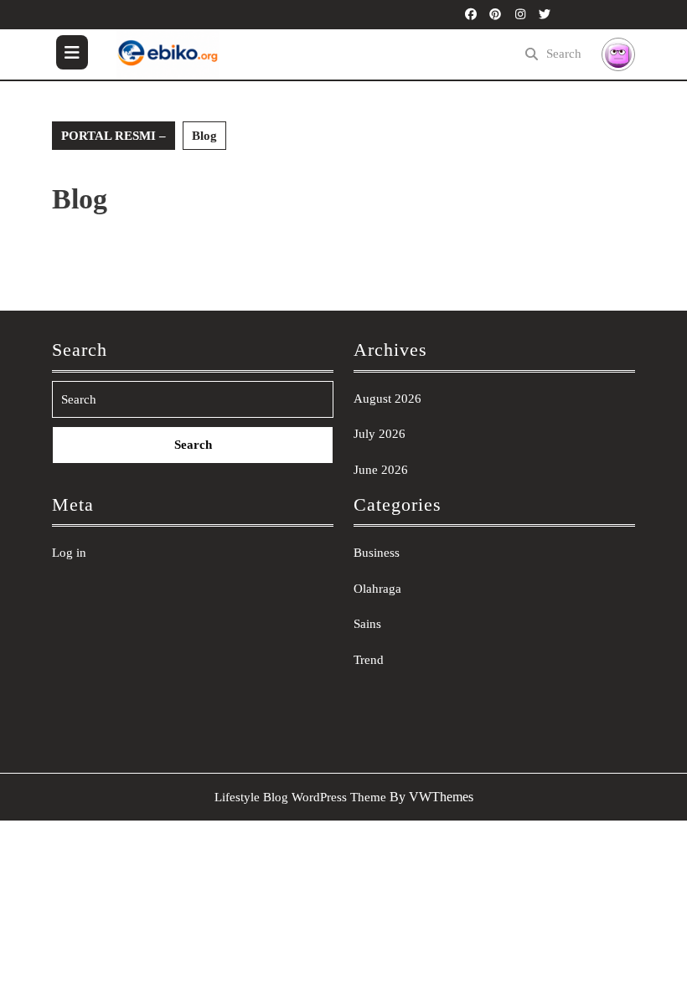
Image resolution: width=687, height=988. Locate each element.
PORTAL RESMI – (113, 135)
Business (377, 552)
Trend (369, 659)
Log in (69, 552)
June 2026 (381, 469)
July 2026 (379, 433)
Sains (367, 623)
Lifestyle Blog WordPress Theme (300, 797)
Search (563, 53)
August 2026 (387, 398)
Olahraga (377, 588)
